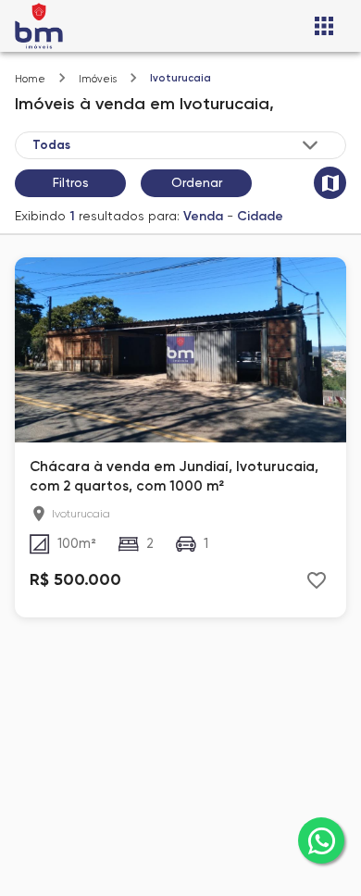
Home (30, 79)
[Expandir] (310, 145)
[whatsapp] (321, 840)
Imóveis (98, 79)
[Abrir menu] (324, 26)
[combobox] (176, 145)
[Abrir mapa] (330, 183)
